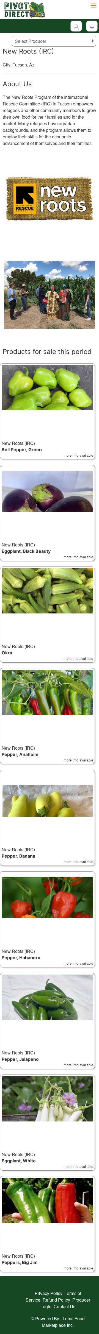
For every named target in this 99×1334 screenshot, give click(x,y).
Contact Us (64, 1306)
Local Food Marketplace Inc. (63, 1321)
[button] (47, 411)
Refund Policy (56, 1300)
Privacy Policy (48, 1293)
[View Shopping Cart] (92, 26)
